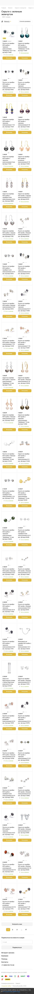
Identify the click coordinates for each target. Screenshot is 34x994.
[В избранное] (7, 61)
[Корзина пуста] (31, 3)
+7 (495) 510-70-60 (7, 965)
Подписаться (17, 947)
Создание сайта (6, 986)
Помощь (4, 959)
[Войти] (28, 3)
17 (26, 929)
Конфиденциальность (7, 983)
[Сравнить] (11, 61)
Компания (4, 956)
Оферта (18, 983)
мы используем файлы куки (11, 991)
